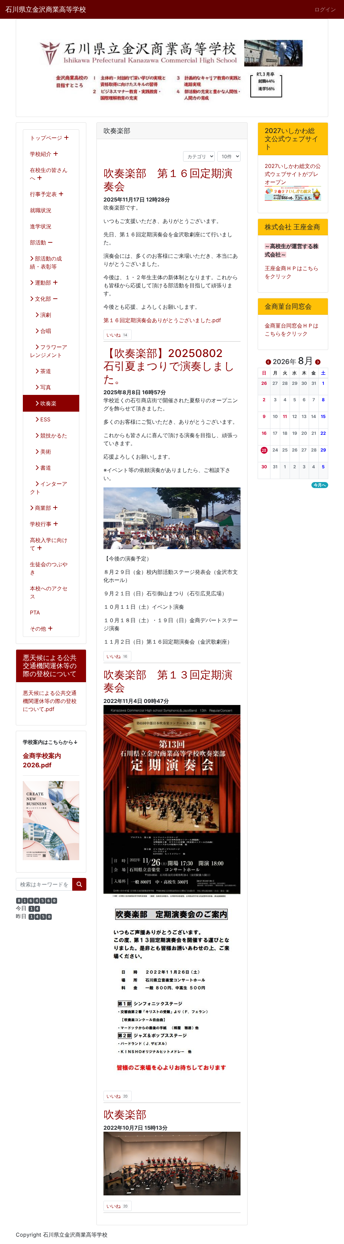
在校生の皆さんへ (49, 174)
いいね (116, 335)
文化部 (43, 298)
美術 (45, 451)
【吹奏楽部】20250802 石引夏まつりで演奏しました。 (169, 366)
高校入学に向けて (49, 544)
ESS (44, 419)
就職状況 (40, 210)
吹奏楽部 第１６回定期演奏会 (167, 179)
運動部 (43, 282)
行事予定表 (44, 194)
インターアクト (48, 487)
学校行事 (41, 524)
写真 (45, 387)
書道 (45, 467)
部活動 (39, 242)
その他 (39, 628)
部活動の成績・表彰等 (46, 262)
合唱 (45, 331)
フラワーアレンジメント (48, 351)
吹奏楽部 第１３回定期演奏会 (167, 681)
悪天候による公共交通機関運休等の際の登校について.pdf (50, 701)
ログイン (325, 9)
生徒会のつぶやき (49, 568)
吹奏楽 (47, 403)
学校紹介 (41, 154)
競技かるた (53, 435)
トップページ (47, 137)
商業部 (43, 508)
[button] (264, 383)
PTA (35, 612)
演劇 (45, 314)
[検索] (79, 884)
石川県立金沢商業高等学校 (45, 9)
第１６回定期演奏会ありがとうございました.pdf (162, 320)
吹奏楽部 (124, 1114)
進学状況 (40, 226)
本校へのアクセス (49, 592)
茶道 (45, 371)
